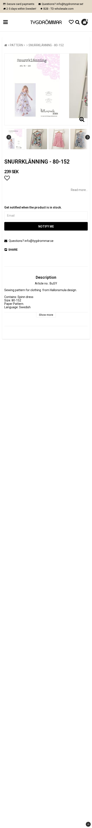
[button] (71, 22)
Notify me (46, 226)
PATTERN (16, 45)
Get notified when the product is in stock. (33, 207)
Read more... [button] (79, 190)
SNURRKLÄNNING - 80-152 (46, 45)
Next (87, 137)
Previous (8, 137)
